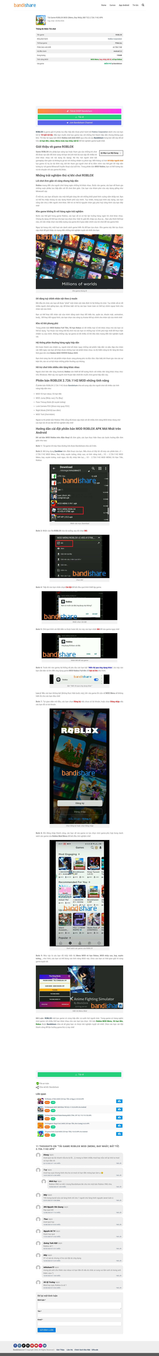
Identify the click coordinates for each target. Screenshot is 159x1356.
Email (40, 1320)
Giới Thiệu (60, 1350)
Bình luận (42, 1300)
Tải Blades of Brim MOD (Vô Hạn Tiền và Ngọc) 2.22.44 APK (64, 1099)
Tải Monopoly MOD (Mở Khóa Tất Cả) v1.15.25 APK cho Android (65, 1107)
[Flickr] (40, 1346)
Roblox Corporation (115, 39)
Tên (39, 1311)
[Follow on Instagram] (19, 1346)
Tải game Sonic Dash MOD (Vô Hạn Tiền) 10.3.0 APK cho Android (66, 1132)
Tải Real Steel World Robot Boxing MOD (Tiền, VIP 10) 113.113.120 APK (68, 1115)
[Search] (143, 5)
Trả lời (118, 1163)
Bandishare (73, 385)
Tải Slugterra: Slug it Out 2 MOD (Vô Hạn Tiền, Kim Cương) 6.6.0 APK (67, 1123)
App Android (124, 5)
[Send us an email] (28, 1346)
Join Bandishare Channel (81, 122)
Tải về (81, 117)
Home (103, 5)
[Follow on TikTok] (24, 1346)
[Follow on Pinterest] (32, 1346)
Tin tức (135, 5)
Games (112, 5)
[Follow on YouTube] (36, 1346)
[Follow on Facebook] (15, 1346)
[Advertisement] (79, 86)
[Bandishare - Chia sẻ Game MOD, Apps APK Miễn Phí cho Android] (24, 5)
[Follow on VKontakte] (45, 1346)
